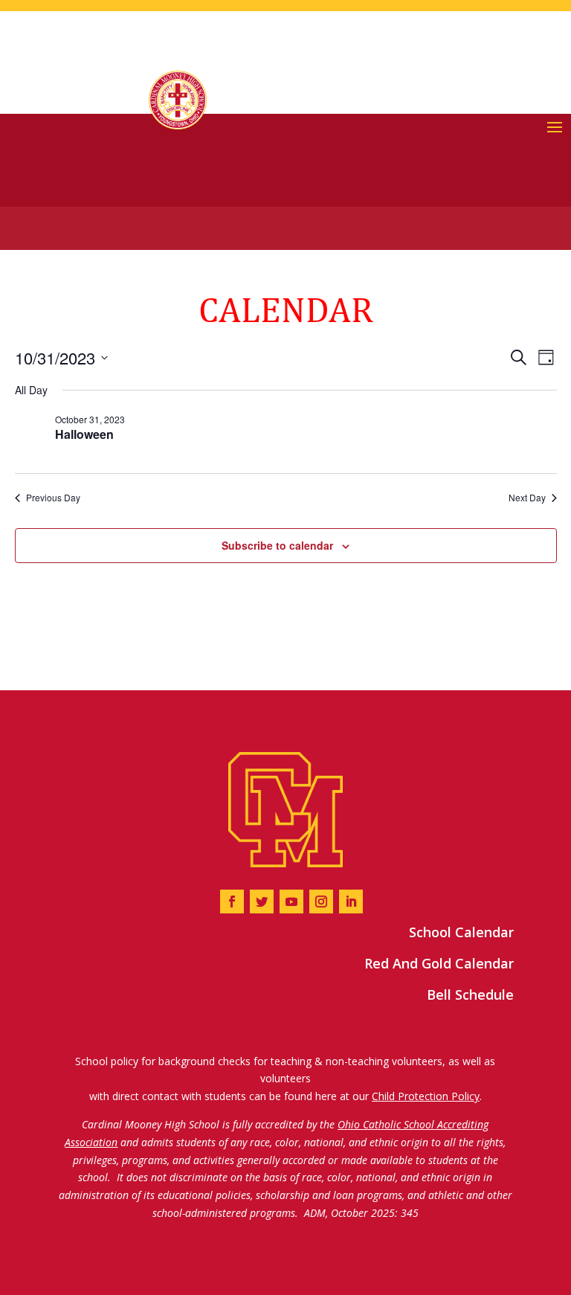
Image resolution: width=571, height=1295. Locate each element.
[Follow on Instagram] (321, 901)
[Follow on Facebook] (232, 901)
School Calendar (461, 932)
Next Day (527, 498)
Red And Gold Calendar (439, 963)
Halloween (84, 434)
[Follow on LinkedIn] (351, 901)
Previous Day (53, 498)
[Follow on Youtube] (291, 901)
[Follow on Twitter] (262, 901)
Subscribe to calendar (277, 545)
